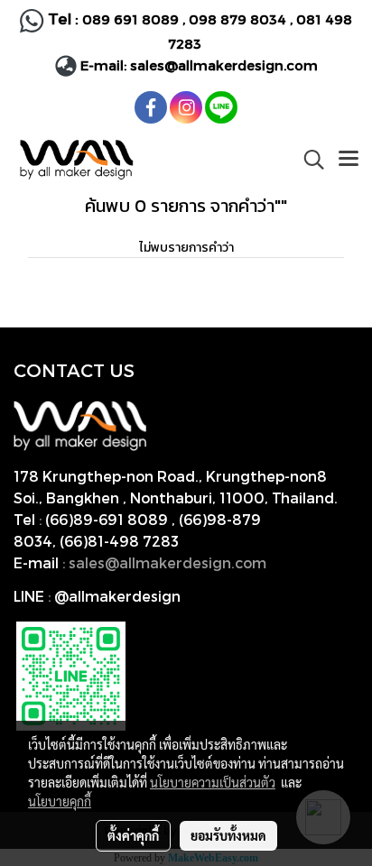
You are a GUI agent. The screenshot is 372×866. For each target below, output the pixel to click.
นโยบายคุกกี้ (59, 801)
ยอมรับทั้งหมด (228, 835)
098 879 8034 (239, 19)
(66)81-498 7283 (119, 540)
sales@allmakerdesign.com (224, 65)
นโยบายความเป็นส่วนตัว (212, 782)
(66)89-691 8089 (106, 519)
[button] (308, 160)
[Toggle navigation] (348, 160)
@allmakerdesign (117, 595)
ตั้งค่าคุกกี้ (133, 835)
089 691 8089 (130, 19)
